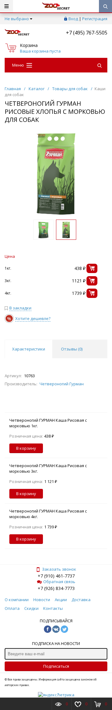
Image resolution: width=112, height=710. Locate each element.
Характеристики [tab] (28, 349)
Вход (73, 18)
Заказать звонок (59, 569)
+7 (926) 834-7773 (56, 588)
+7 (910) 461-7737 (56, 576)
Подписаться (56, 666)
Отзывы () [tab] (71, 349)
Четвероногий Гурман (62, 384)
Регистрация (94, 18)
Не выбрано (17, 18)
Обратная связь (59, 581)
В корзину (26, 448)
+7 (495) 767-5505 (86, 32)
